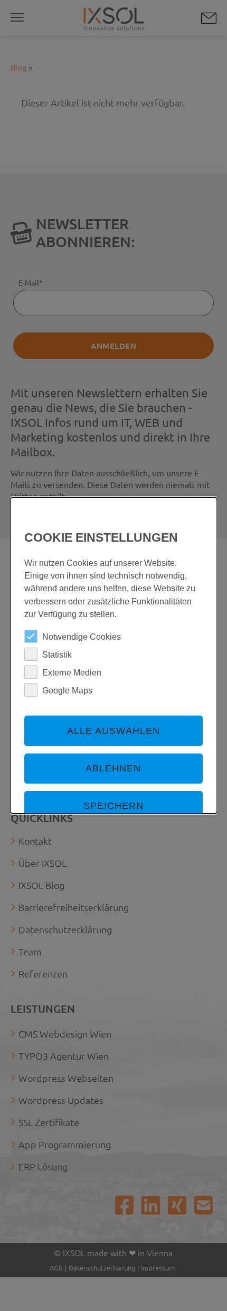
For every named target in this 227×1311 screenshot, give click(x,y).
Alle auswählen (113, 731)
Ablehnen (113, 768)
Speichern (113, 805)
